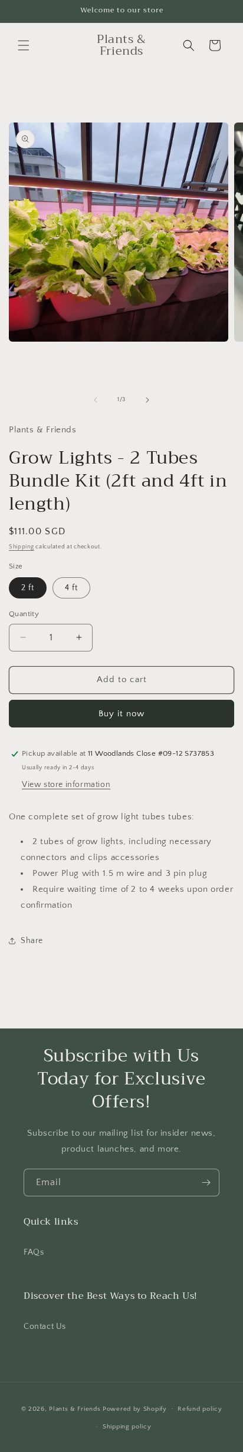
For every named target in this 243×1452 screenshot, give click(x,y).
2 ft (27, 588)
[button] (24, 45)
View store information (66, 784)
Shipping (21, 547)
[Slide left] (96, 400)
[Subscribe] (206, 1182)
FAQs (34, 1252)
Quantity (24, 614)
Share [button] (32, 940)
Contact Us (45, 1326)
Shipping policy (127, 1426)
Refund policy (200, 1409)
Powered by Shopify (135, 1408)
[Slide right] (147, 400)
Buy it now (121, 714)
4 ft (71, 588)
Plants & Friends (76, 1408)
